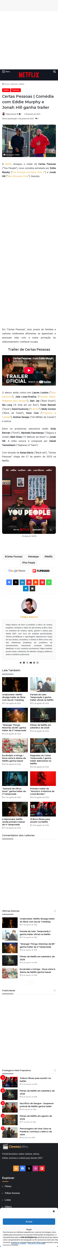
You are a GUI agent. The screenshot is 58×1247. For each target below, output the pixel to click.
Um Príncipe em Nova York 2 (28, 172)
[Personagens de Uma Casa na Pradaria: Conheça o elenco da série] (10, 1132)
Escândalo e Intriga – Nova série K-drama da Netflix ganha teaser (14, 758)
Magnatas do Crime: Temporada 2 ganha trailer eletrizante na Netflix (40, 759)
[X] (27, 662)
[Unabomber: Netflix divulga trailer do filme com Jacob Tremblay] (15, 684)
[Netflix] (29, 75)
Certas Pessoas (14, 556)
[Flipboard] (41, 571)
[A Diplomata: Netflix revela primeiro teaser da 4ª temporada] (15, 809)
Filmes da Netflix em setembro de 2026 (40, 726)
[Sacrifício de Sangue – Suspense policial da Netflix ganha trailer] (10, 1107)
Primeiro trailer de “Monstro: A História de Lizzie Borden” (42, 791)
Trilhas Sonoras (12, 1193)
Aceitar (29, 1221)
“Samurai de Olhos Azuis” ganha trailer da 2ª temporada (14, 791)
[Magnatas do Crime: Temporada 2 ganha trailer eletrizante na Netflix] (43, 745)
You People (29, 562)
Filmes (8, 1186)
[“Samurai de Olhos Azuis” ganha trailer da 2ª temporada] (15, 778)
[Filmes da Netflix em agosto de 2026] (10, 1120)
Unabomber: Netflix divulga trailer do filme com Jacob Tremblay (13, 697)
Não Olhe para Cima (18, 176)
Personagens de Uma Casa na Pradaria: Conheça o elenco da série (36, 1131)
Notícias (14, 84)
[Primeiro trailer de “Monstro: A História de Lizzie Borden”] (43, 778)
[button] (53, 1211)
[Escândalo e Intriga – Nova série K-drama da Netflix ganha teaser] (15, 745)
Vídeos (8, 1206)
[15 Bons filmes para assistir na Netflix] (43, 809)
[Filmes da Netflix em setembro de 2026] (43, 715)
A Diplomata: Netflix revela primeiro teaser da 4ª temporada (13, 822)
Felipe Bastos (11, 114)
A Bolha (35, 409)
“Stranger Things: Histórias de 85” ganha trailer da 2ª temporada (14, 728)
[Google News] (16, 571)
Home (6, 84)
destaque (34, 556)
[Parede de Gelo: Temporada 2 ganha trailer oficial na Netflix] (43, 684)
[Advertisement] (29, 40)
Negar (29, 1229)
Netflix (21, 84)
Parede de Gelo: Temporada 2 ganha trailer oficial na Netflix (41, 697)
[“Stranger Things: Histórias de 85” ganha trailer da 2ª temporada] (15, 715)
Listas (8, 1200)
